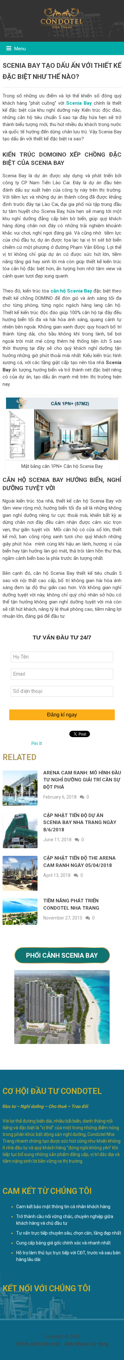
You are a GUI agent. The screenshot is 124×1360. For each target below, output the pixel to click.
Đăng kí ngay (62, 714)
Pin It (36, 743)
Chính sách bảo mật (38, 1344)
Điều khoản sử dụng (86, 1344)
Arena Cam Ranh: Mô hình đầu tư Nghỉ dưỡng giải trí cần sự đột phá (82, 780)
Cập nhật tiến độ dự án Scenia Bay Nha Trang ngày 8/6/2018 (79, 823)
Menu (20, 49)
